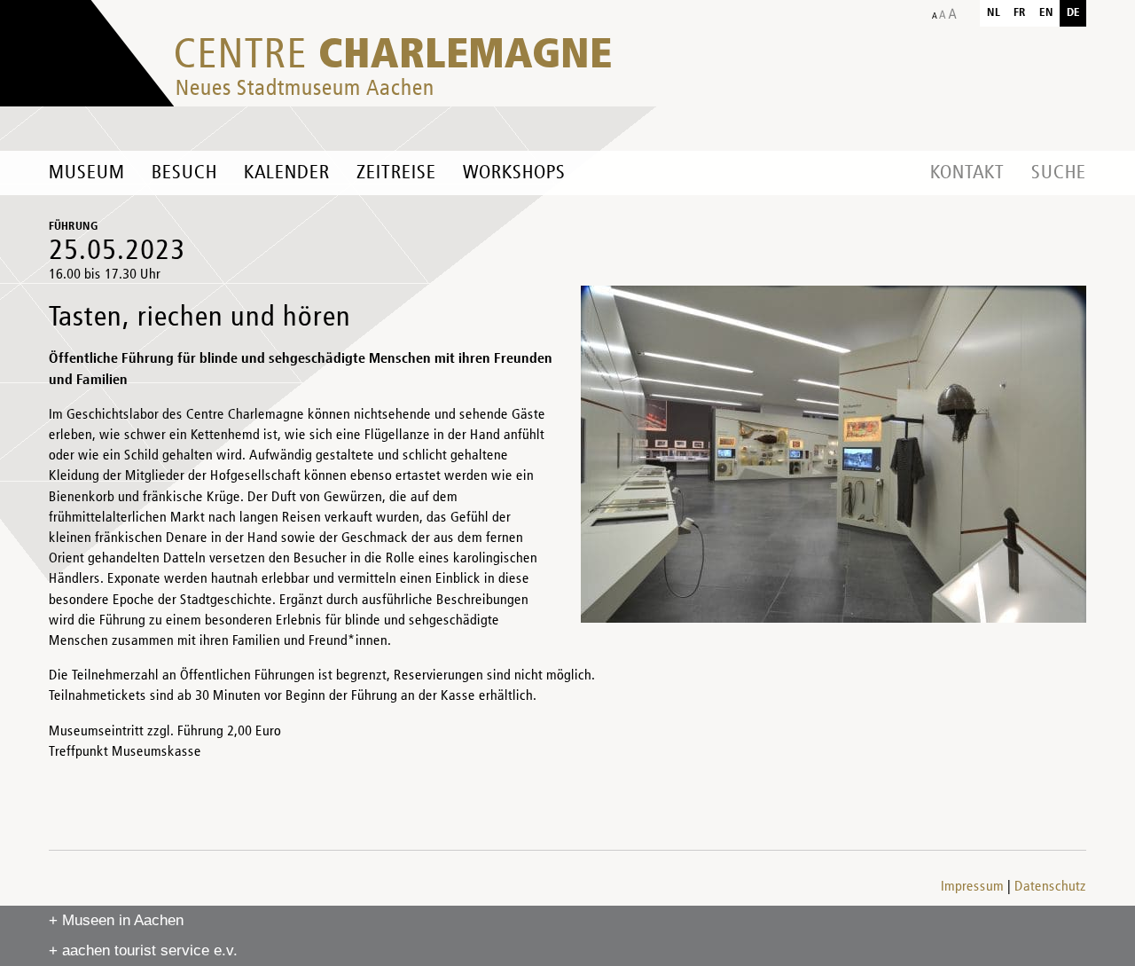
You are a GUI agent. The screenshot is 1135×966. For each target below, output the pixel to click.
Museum (87, 173)
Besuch (184, 173)
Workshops (514, 173)
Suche (1058, 173)
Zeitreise (396, 173)
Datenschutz (1050, 887)
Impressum (972, 887)
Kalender (287, 173)
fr (1020, 13)
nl (993, 13)
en (1046, 13)
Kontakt (967, 173)
